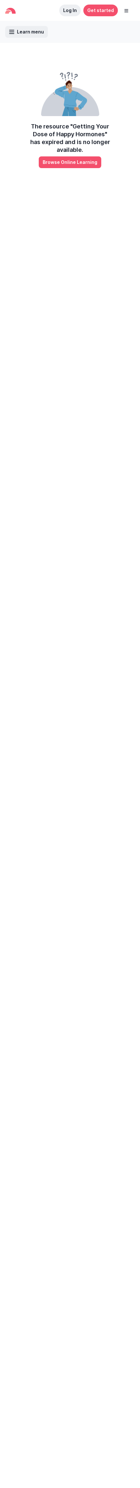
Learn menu (30, 31)
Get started (100, 10)
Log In (70, 10)
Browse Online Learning (70, 162)
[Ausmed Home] (10, 10)
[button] (126, 10)
